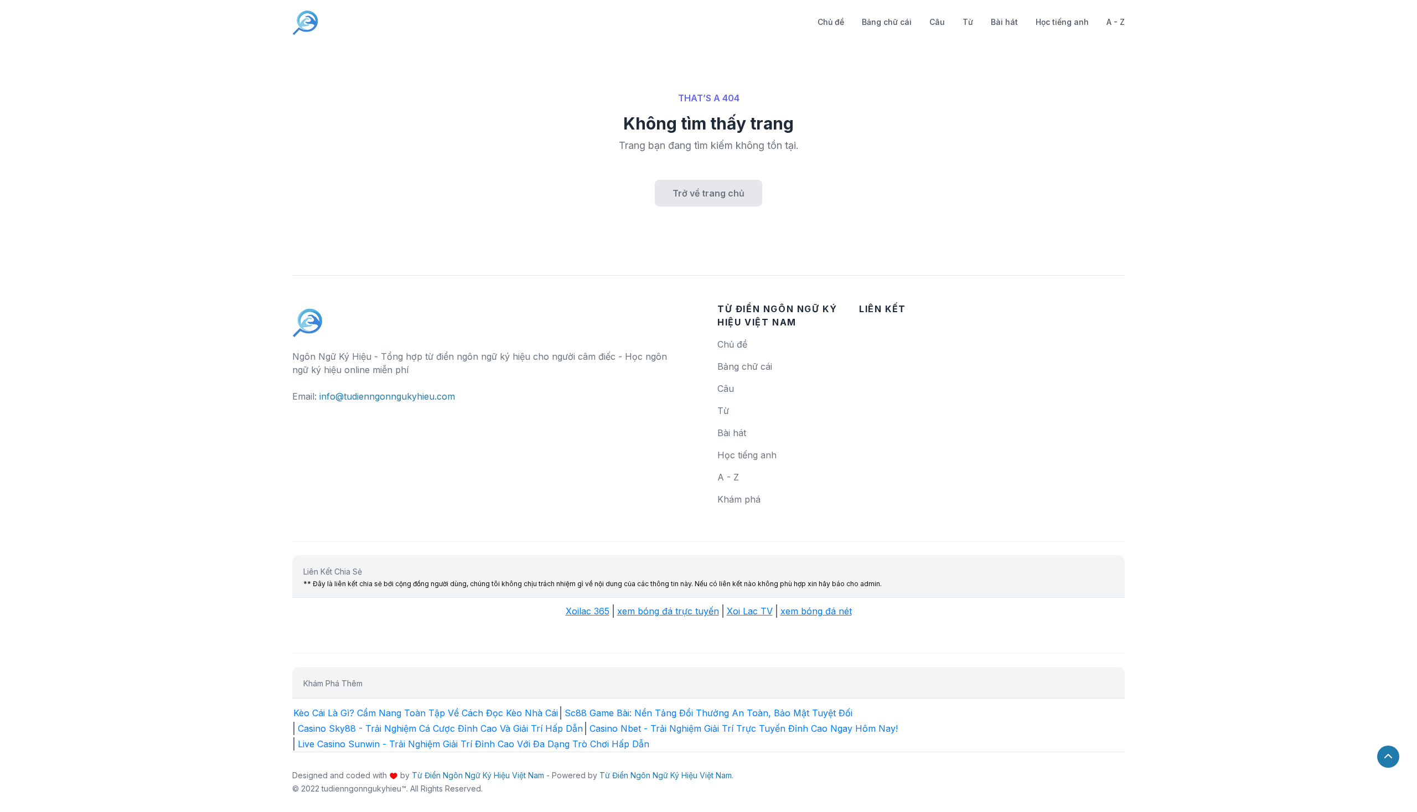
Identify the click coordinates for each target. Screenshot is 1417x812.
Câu (937, 22)
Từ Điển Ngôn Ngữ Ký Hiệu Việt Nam (478, 775)
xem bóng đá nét (816, 611)
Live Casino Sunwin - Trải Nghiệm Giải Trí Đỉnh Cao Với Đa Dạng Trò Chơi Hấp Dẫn (473, 743)
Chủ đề (831, 22)
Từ (968, 22)
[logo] (307, 318)
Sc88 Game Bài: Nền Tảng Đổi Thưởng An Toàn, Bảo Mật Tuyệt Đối (708, 712)
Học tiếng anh (1062, 22)
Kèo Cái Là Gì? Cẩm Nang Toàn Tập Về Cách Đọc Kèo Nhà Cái (425, 712)
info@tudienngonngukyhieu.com (387, 396)
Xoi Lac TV (750, 611)
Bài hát (1004, 22)
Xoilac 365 (587, 611)
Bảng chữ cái (887, 22)
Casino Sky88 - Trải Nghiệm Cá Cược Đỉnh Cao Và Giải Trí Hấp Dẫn (440, 728)
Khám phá (739, 499)
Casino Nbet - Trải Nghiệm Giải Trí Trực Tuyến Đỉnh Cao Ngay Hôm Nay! (743, 728)
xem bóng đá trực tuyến (668, 611)
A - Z (1115, 22)
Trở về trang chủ (708, 193)
